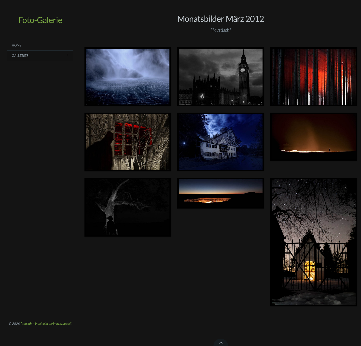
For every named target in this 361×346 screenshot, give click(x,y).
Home (17, 45)
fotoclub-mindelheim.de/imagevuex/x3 (46, 324)
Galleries (20, 56)
